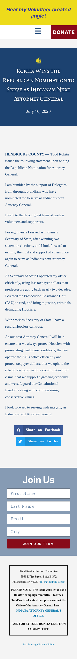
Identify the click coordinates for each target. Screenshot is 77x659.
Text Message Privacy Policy (39, 644)
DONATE (64, 32)
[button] (38, 430)
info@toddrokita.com (52, 582)
